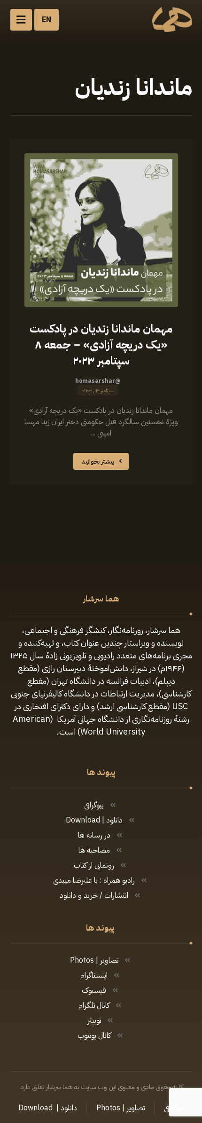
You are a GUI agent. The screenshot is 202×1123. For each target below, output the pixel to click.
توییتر (94, 1020)
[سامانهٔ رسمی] (172, 19)
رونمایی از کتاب (94, 865)
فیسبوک (94, 990)
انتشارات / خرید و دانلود (94, 895)
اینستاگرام (94, 975)
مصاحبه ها (94, 850)
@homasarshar (97, 381)
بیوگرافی (94, 805)
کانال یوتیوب (94, 1035)
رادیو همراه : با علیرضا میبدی (94, 880)
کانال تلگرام (93, 1005)
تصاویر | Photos (94, 960)
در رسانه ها (94, 835)
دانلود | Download (94, 820)
